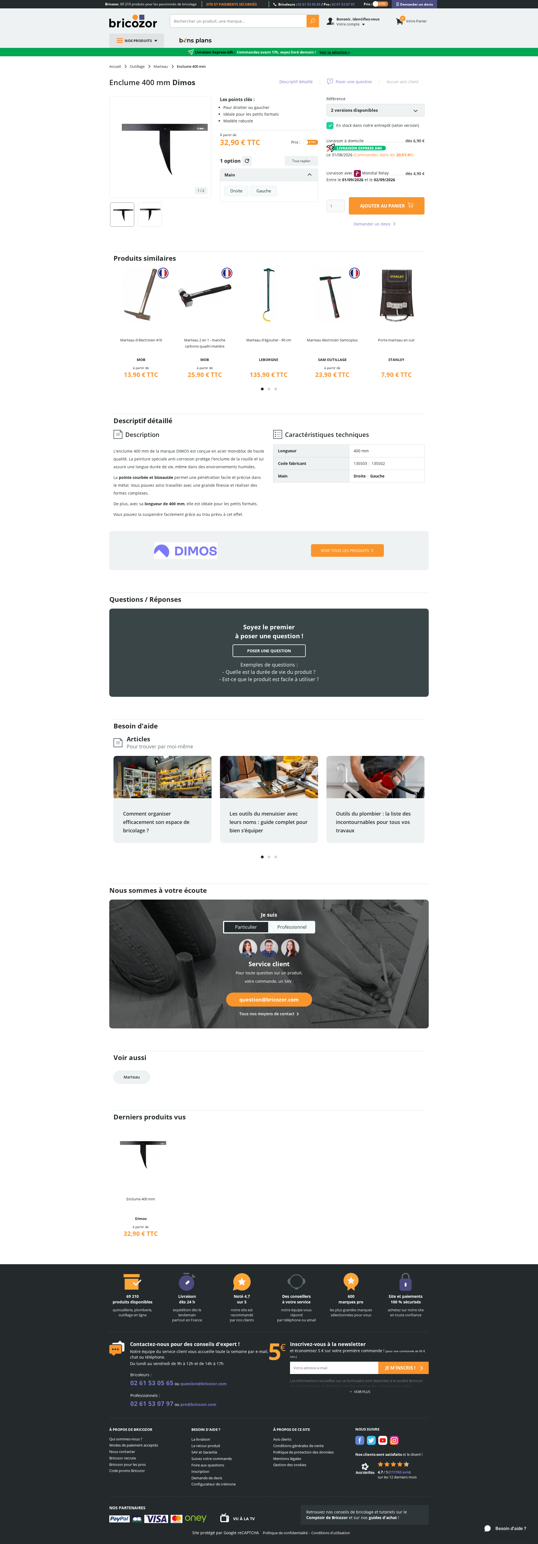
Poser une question (354, 81)
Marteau (132, 1077)
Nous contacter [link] (122, 1451)
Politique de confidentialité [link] (285, 1532)
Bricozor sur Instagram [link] (394, 1440)
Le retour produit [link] (205, 1445)
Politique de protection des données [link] (303, 1452)
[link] (414, 4)
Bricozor (135, 21)
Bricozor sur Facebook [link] (359, 1440)
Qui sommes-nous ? (125, 1438)
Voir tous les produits (345, 550)
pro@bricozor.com (198, 1404)
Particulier (246, 927)
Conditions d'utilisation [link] (330, 1532)
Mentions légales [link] (287, 1458)
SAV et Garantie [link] (204, 1452)
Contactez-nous (149, 1344)
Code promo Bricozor (127, 1470)
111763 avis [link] (399, 1472)
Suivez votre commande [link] (211, 1458)
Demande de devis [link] (206, 1477)
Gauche (263, 191)
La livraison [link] (200, 1439)
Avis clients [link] (282, 1439)
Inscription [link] (200, 1471)
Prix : (368, 3)
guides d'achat (383, 1517)
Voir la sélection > (334, 52)
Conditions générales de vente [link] (298, 1445)
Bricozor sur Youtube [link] (382, 1440)
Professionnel (292, 927)
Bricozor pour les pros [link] (127, 1464)
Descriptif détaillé (296, 81)
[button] (262, 389)
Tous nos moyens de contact (266, 1013)
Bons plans (195, 41)
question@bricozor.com (269, 999)
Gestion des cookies (289, 1464)
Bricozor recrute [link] (122, 1458)
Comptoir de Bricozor (327, 1517)
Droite (236, 191)
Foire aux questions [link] (207, 1465)
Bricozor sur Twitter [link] (371, 1440)
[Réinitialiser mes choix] (247, 161)
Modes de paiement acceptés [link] (133, 1445)
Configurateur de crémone (213, 1484)
